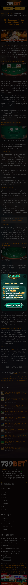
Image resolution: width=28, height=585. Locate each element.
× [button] (24, 276)
